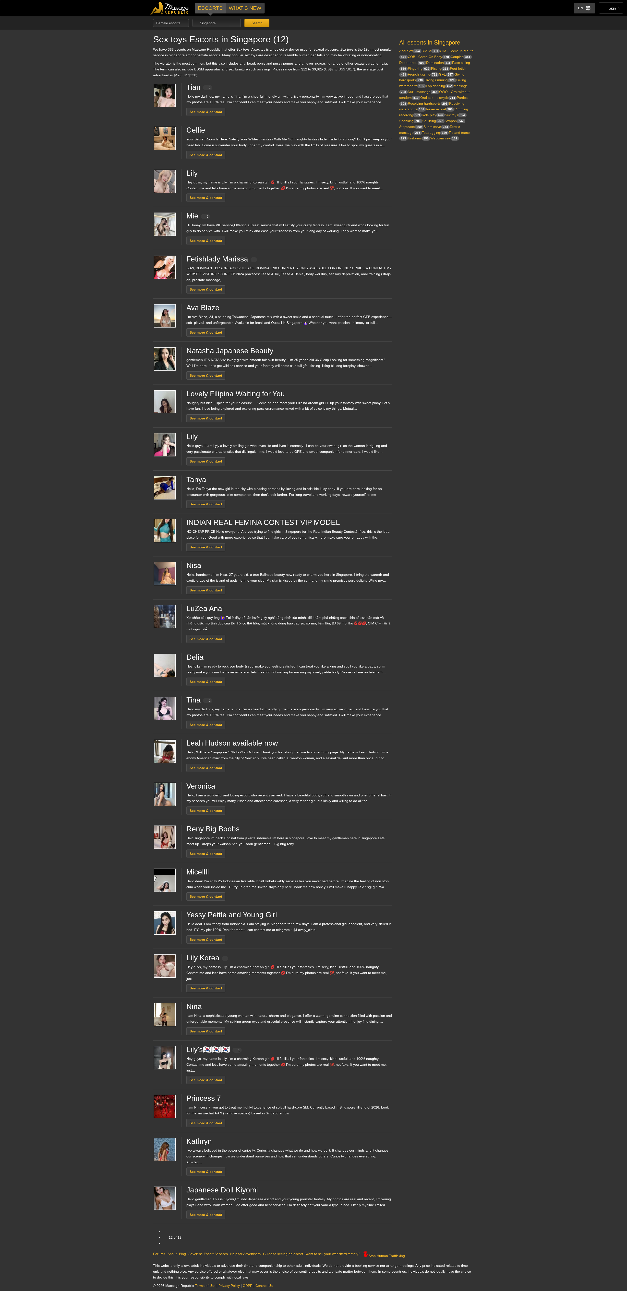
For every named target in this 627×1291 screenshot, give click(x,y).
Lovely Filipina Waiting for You (235, 394)
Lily (192, 173)
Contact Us (264, 1286)
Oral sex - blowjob (437, 98)
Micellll (197, 872)
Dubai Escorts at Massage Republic (169, 8)
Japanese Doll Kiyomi (222, 1190)
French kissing (422, 74)
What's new (245, 8)
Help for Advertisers (245, 1254)
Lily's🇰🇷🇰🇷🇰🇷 (213, 1049)
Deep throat (411, 63)
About (172, 1254)
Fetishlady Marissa (217, 259)
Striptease (410, 127)
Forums (159, 1254)
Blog (182, 1254)
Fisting (439, 68)
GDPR (248, 1286)
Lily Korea (202, 958)
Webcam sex (443, 138)
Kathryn (199, 1141)
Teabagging (434, 133)
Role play (432, 115)
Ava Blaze (202, 308)
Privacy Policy (229, 1286)
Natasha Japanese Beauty (229, 351)
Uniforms (418, 138)
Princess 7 (203, 1098)
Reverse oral (439, 109)
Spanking (410, 121)
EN (580, 8)
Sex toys (455, 115)
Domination (438, 63)
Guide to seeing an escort (283, 1254)
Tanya (196, 480)
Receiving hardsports (427, 103)
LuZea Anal (205, 608)
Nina (194, 1006)
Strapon (454, 121)
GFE (446, 74)
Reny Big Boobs (213, 829)
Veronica (200, 786)
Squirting (432, 121)
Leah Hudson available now (232, 743)
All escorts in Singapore (429, 42)
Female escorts (168, 23)
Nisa (193, 565)
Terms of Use (205, 1286)
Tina (198, 700)
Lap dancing (439, 86)
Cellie (195, 130)
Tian (198, 87)
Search (257, 23)
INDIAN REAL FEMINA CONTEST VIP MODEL (263, 522)
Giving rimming (439, 80)
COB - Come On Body (428, 57)
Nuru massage (422, 92)
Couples (460, 57)
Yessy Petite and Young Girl (231, 915)
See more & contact (206, 112)
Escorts (210, 8)
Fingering (418, 68)
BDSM (430, 51)
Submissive (435, 127)
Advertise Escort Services (208, 1254)
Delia (195, 657)
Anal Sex (409, 51)
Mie (197, 216)
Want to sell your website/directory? (332, 1254)
